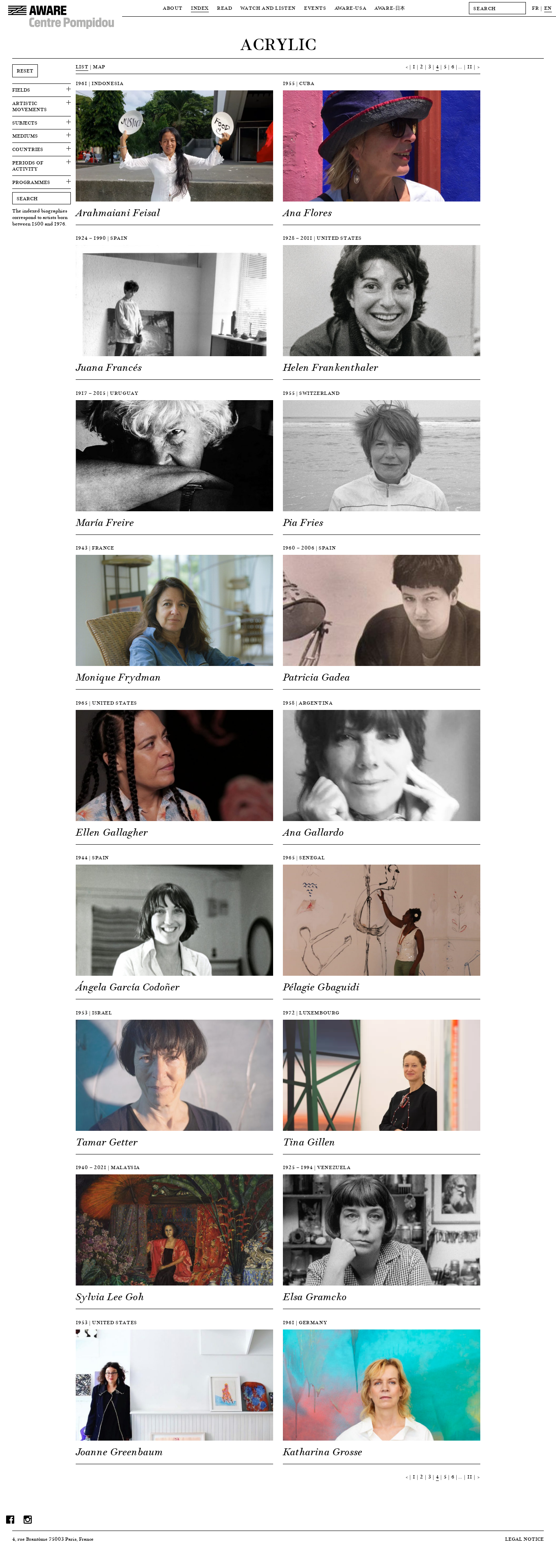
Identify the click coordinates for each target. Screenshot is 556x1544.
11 (470, 66)
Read (224, 8)
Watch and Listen (268, 8)
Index (200, 8)
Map (99, 66)
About (173, 8)
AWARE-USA (350, 8)
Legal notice (524, 1539)
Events (315, 8)
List (82, 66)
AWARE (389, 8)
